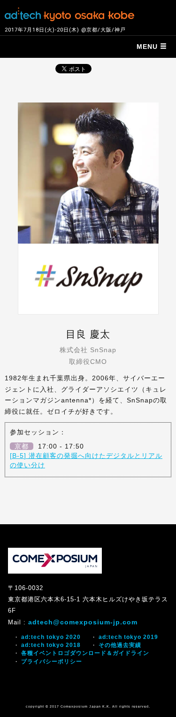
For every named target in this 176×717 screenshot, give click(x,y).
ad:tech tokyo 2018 (51, 645)
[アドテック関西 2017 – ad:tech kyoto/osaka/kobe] (69, 13)
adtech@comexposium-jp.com (83, 622)
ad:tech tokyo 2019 (128, 637)
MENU (148, 46)
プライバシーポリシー (51, 661)
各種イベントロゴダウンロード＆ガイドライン (85, 653)
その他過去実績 (120, 645)
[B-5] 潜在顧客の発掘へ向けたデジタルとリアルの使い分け (86, 460)
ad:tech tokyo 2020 (51, 637)
